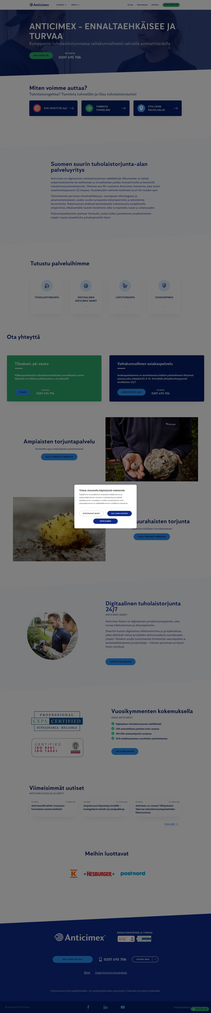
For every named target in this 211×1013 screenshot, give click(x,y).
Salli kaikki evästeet (119, 513)
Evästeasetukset (91, 513)
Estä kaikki (105, 521)
